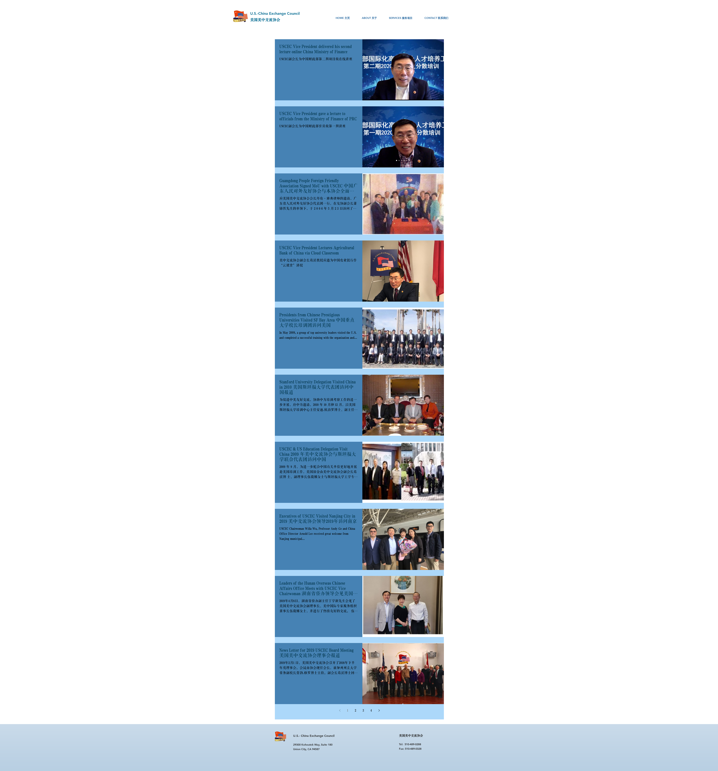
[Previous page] (339, 710)
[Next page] (379, 710)
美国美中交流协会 (265, 20)
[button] (369, 18)
